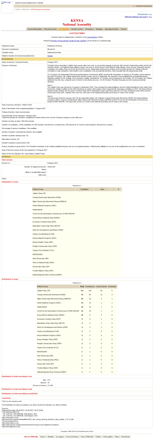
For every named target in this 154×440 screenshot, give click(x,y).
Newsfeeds (126, 437)
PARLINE (25, 9)
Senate (50, 56)
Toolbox (98, 437)
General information (35, 29)
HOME (17, 9)
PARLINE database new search (136, 17)
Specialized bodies (111, 29)
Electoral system (50, 29)
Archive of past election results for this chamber (69, 41)
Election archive (77, 29)
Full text (123, 29)
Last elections (64, 29)
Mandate (99, 29)
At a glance (60, 437)
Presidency (89, 29)
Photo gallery (108, 437)
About (117, 437)
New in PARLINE (87, 437)
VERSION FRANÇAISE (144, 6)
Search (42, 437)
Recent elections (72, 437)
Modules (51, 437)
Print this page (143, 14)
